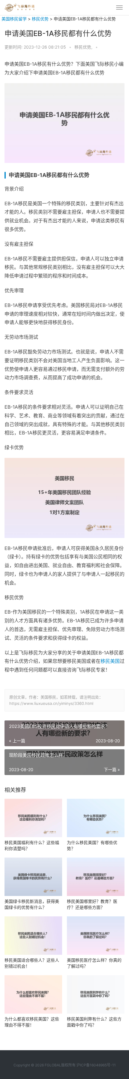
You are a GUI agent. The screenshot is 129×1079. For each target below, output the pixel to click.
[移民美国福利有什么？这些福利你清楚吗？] (33, 818)
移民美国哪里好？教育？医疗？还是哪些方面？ (92, 904)
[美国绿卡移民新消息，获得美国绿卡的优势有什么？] (33, 877)
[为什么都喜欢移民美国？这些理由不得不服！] (33, 994)
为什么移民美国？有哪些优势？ (92, 845)
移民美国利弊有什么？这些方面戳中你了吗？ (94, 1021)
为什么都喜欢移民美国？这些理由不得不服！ (31, 1021)
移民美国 (110, 661)
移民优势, (84, 47)
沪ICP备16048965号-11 (96, 1065)
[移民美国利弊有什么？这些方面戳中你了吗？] (95, 994)
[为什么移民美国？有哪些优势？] (95, 818)
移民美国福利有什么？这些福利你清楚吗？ (31, 845)
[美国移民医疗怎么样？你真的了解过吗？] (95, 935)
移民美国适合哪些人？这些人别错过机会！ (31, 963)
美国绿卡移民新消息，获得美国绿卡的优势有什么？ (31, 904)
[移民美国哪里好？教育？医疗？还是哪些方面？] (95, 877)
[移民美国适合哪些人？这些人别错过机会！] (33, 935)
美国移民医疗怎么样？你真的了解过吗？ (94, 963)
